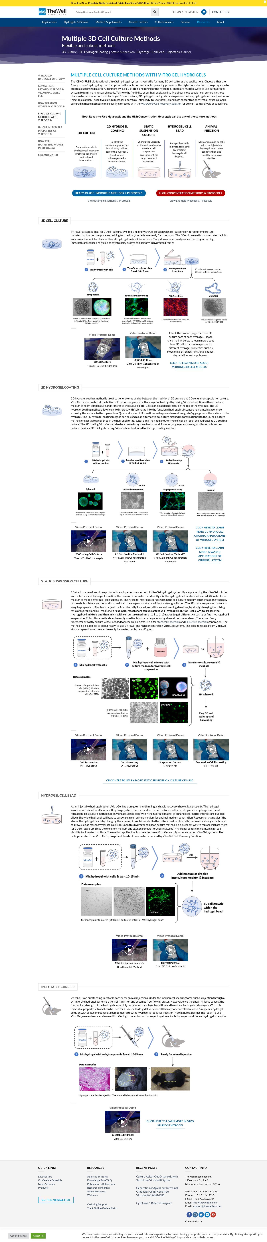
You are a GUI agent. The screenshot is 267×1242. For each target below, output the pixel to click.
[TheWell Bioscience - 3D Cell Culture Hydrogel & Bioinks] (52, 11)
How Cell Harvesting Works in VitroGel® (50, 144)
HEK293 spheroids (196, 621)
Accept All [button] (38, 1235)
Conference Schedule (50, 1180)
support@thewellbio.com (207, 1206)
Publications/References (101, 1184)
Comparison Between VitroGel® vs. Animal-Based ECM (51, 90)
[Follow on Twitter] (201, 1214)
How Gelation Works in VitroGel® (51, 105)
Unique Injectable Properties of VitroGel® (50, 131)
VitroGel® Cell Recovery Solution (161, 103)
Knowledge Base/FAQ (99, 1180)
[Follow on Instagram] (195, 1214)
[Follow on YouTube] (213, 1214)
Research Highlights (98, 1187)
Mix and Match (48, 155)
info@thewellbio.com (205, 1202)
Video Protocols (96, 1191)
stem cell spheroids (168, 621)
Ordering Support (97, 1204)
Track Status (102, 1208)
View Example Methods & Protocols (109, 200)
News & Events (46, 1184)
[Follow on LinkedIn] (207, 1214)
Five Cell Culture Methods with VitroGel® (49, 117)
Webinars (92, 1195)
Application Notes (97, 1176)
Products (43, 1187)
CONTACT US (220, 12)
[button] (184, 12)
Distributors (45, 1176)
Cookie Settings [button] (18, 1235)
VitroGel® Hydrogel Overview (51, 77)
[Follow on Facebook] (189, 1214)
